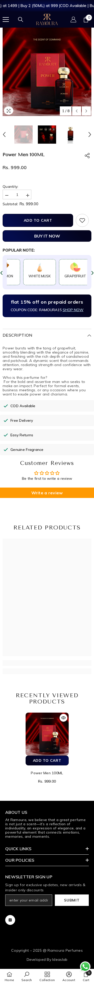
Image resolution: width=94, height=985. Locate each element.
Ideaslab (59, 959)
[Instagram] (10, 920)
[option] (47, 72)
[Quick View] (63, 718)
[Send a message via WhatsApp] (85, 967)
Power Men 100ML (47, 773)
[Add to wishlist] (82, 220)
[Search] (20, 19)
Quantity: (11, 186)
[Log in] (73, 19)
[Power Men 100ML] (47, 734)
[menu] (6, 19)
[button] (76, 111)
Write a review (47, 492)
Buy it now (47, 236)
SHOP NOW (73, 310)
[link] (47, 663)
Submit (71, 900)
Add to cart (38, 220)
